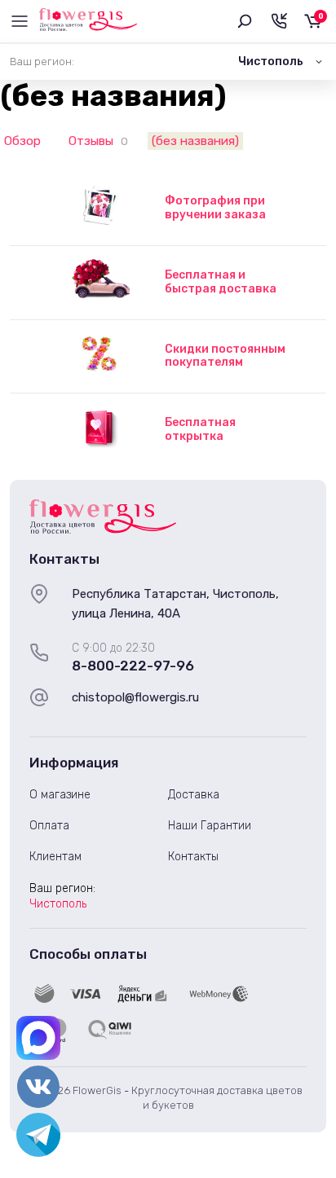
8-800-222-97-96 (133, 665)
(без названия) (195, 141)
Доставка (193, 795)
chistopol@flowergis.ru (135, 697)
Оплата (49, 826)
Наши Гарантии (209, 826)
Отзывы (91, 141)
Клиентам (55, 857)
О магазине (60, 795)
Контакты (193, 857)
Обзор (22, 141)
